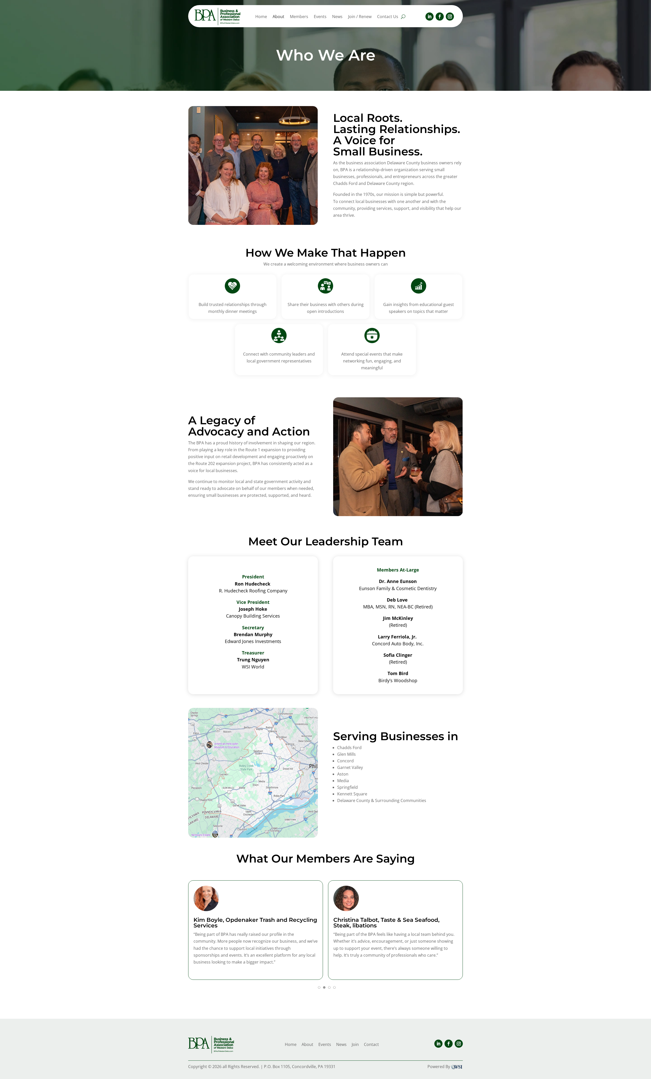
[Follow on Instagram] (450, 16)
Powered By (438, 1066)
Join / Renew (360, 17)
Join (355, 1044)
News (337, 17)
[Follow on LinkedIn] (429, 16)
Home (261, 17)
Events (320, 17)
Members (299, 17)
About (278, 17)
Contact (371, 1044)
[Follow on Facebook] (440, 16)
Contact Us (387, 17)
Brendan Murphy (253, 634)
